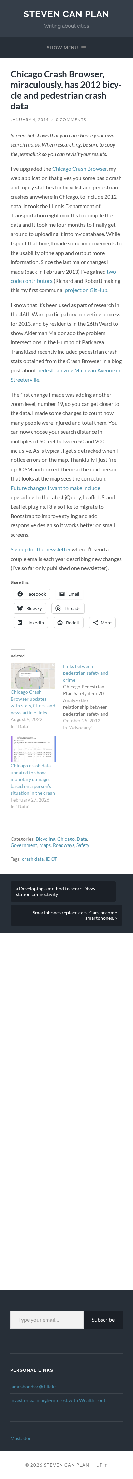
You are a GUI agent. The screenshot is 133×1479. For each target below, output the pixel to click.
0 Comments (71, 119)
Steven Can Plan (66, 14)
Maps (45, 845)
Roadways (63, 845)
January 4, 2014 (30, 119)
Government (24, 845)
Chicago (66, 839)
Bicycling (45, 839)
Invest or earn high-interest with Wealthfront (57, 1400)
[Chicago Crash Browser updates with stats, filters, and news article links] (33, 676)
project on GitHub (86, 290)
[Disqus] (66, 1018)
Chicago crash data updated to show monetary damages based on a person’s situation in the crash (33, 779)
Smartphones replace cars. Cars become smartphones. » (75, 915)
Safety (82, 845)
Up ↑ (102, 1465)
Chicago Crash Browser (79, 168)
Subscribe (103, 1319)
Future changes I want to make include (55, 488)
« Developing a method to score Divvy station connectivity (55, 891)
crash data (33, 859)
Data (82, 839)
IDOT (51, 859)
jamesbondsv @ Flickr (33, 1386)
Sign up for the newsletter (41, 549)
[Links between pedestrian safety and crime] (89, 697)
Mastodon (21, 1438)
